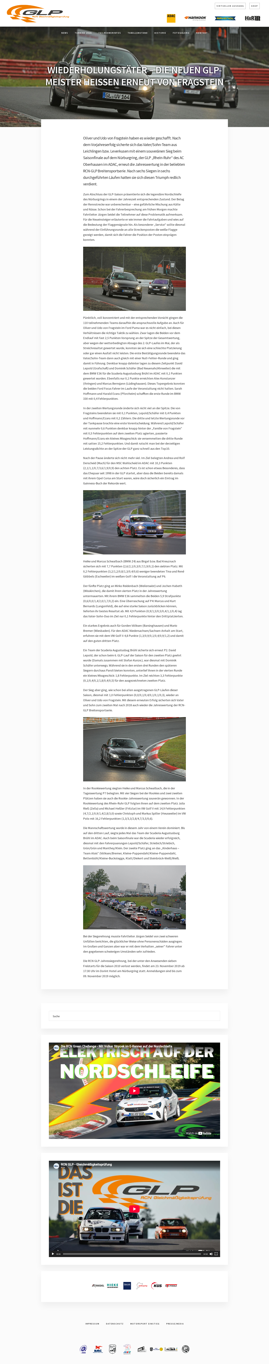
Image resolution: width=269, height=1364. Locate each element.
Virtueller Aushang (230, 6)
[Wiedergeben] (52, 1254)
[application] (134, 1209)
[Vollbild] (216, 1254)
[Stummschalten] (211, 1254)
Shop (254, 6)
